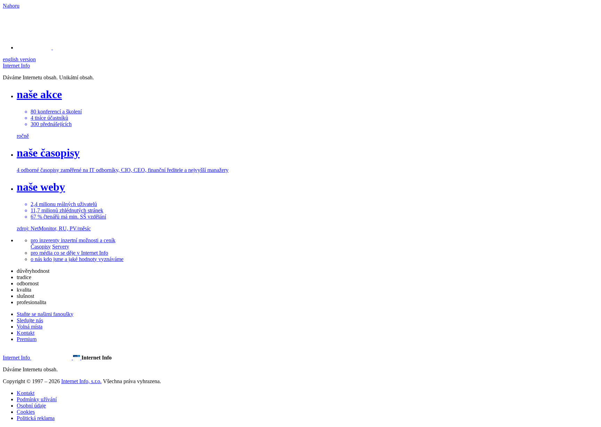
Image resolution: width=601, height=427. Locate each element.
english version (19, 59)
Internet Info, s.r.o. (81, 381)
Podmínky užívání (37, 399)
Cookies (26, 412)
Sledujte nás (30, 320)
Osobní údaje (31, 406)
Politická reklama (36, 418)
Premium (27, 339)
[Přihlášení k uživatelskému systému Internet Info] (38, 47)
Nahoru (11, 6)
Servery (60, 247)
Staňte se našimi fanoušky (45, 314)
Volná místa (29, 327)
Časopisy (41, 247)
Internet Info (16, 66)
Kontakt (25, 333)
